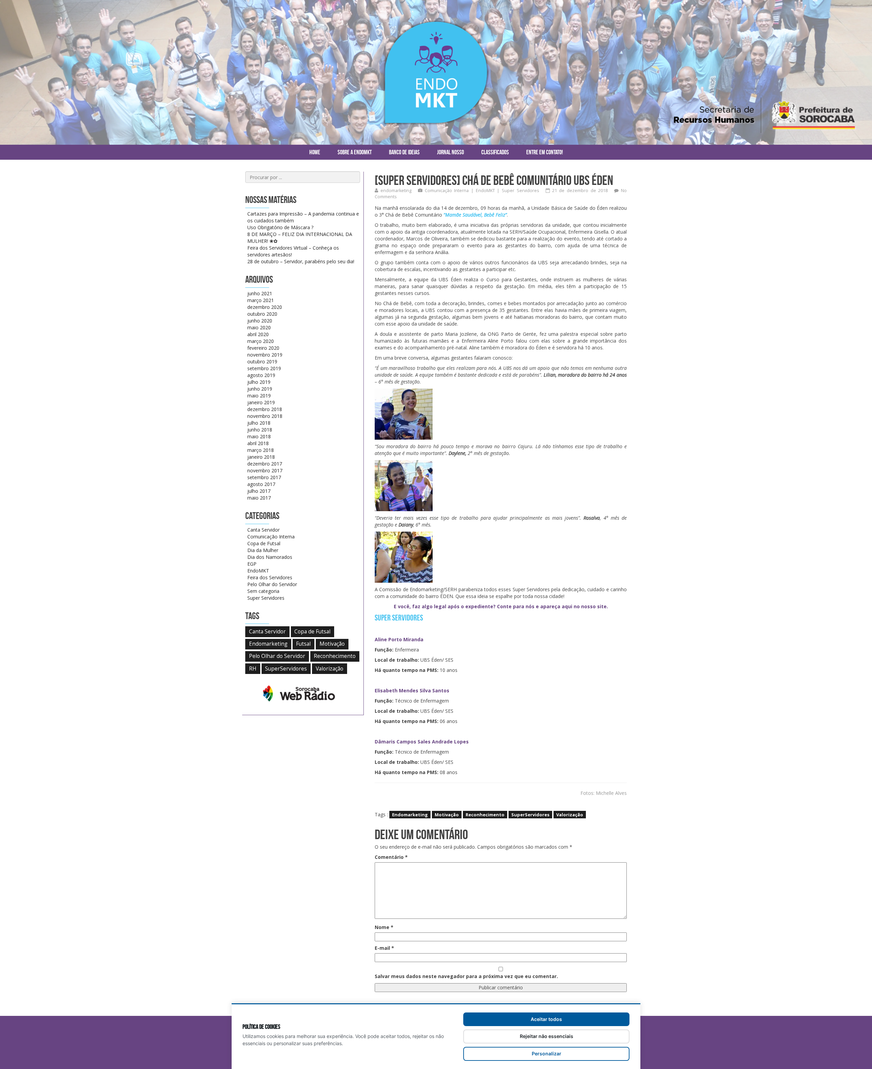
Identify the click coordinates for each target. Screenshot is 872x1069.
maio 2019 (259, 395)
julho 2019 (258, 382)
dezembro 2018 (264, 409)
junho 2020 (259, 320)
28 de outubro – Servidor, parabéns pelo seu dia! (300, 261)
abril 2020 (258, 334)
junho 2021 (259, 293)
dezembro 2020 (264, 307)
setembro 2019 (264, 368)
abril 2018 (258, 443)
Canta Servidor (263, 529)
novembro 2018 (264, 416)
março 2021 (260, 300)
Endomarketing (410, 815)
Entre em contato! (544, 152)
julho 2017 (258, 491)
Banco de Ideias (404, 152)
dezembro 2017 (264, 463)
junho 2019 (259, 389)
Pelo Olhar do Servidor (272, 584)
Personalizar (546, 1053)
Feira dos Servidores (269, 577)
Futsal (303, 643)
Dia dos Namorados (269, 557)
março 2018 (260, 450)
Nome (384, 927)
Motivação (447, 815)
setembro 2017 (264, 477)
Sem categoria (263, 591)
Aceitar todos (546, 1019)
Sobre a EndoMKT (355, 152)
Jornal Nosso (450, 152)
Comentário (391, 857)
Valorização (569, 815)
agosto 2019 (261, 375)
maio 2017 (259, 497)
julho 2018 (258, 423)
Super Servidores (520, 190)
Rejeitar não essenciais (546, 1036)
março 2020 (260, 341)
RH (252, 668)
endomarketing (395, 190)
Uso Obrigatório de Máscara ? (280, 227)
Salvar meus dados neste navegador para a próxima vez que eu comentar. (466, 976)
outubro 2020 (262, 314)
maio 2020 (259, 327)
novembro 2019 (264, 354)
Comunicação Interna (447, 190)
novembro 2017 (264, 470)
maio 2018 (259, 436)
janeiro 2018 (261, 457)
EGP (251, 564)
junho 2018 (259, 429)
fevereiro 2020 (263, 348)
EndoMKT (485, 190)
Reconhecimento (485, 815)
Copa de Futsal (263, 543)
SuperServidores (530, 815)
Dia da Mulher (262, 550)
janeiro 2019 (261, 402)
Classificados (495, 152)
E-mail (384, 948)
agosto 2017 (261, 484)
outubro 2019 (262, 361)
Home (314, 152)
